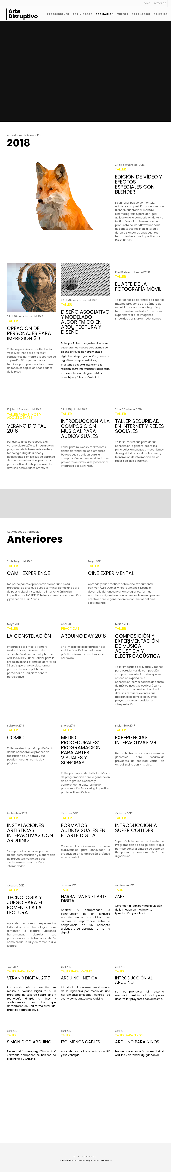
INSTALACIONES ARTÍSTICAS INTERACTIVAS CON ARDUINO (30, 833)
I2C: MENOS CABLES (80, 1042)
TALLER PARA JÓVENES (77, 971)
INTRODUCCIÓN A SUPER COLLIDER (136, 828)
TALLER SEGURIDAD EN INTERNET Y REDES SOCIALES (139, 426)
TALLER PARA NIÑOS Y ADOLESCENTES (24, 416)
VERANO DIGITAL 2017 (28, 978)
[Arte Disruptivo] (13, 14)
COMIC (15, 737)
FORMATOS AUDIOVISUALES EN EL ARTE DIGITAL (83, 830)
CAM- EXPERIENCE (28, 573)
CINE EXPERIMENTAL (111, 573)
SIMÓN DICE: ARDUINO (29, 1042)
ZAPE (120, 896)
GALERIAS (160, 14)
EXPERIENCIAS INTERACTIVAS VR (135, 740)
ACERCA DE (160, 3)
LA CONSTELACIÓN (29, 636)
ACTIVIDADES (82, 14)
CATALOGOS (141, 14)
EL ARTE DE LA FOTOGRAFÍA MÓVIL (138, 286)
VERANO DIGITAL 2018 (26, 428)
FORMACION (105, 14)
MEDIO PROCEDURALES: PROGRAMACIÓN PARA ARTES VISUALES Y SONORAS (81, 750)
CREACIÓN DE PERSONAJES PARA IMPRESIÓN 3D (29, 333)
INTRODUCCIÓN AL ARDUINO (133, 980)
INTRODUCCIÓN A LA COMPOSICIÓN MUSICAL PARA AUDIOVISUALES (85, 429)
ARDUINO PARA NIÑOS (137, 1042)
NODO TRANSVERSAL (103, 1160)
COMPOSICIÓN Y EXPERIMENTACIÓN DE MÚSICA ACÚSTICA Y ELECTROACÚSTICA (137, 646)
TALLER (120, 169)
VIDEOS (122, 14)
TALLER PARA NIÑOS (21, 971)
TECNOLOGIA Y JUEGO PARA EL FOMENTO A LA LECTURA (25, 905)
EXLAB (147, 3)
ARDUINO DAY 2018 (83, 636)
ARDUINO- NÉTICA (79, 978)
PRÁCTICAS (70, 628)
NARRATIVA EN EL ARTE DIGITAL (84, 899)
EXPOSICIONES (58, 14)
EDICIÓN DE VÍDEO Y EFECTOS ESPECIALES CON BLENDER (138, 184)
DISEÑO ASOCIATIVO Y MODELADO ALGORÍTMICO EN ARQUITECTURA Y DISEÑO (85, 322)
